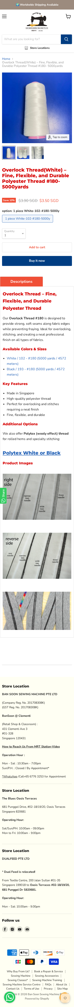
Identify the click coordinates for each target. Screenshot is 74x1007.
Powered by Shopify (37, 999)
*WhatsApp (9, 776)
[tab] (21, 281)
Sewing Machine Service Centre (21, 984)
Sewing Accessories (47, 976)
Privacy (48, 989)
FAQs (48, 984)
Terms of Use (31, 989)
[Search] (66, 39)
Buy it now (37, 260)
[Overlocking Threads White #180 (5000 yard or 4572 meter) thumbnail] (8, 152)
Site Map (62, 989)
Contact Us (12, 989)
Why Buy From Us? (18, 971)
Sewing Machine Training (47, 980)
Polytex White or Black (32, 453)
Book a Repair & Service (48, 971)
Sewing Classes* (18, 980)
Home (6, 59)
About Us (61, 984)
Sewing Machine (20, 976)
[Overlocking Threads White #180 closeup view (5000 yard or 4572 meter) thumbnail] (37, 152)
